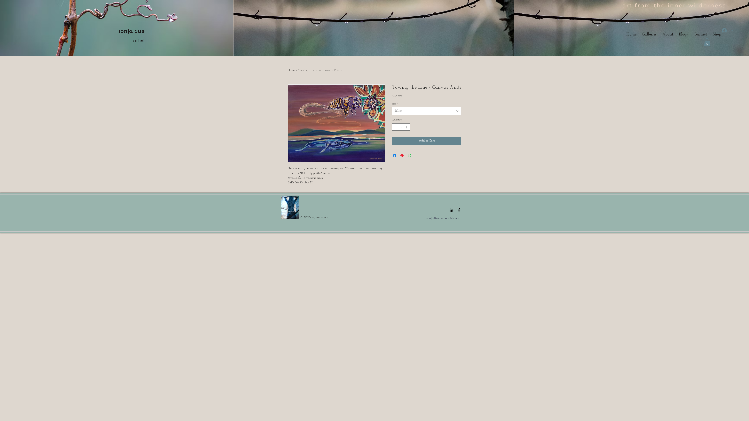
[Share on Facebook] (394, 155)
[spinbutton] (401, 127)
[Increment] (407, 127)
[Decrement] (395, 127)
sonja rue (131, 31)
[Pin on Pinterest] (402, 155)
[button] (707, 42)
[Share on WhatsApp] (409, 155)
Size (395, 103)
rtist (140, 40)
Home (291, 70)
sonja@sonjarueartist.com (442, 218)
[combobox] (426, 111)
